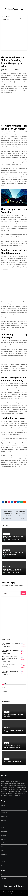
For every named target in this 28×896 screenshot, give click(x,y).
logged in (11, 585)
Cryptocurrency (4, 816)
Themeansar (14, 894)
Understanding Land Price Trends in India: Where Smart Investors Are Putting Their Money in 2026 (13, 538)
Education (3, 820)
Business (7, 711)
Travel (2, 865)
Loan (2, 846)
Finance (6, 743)
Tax (2, 858)
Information (4, 831)
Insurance (3, 835)
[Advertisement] (14, 35)
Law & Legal (4, 843)
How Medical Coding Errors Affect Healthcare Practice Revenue (9, 658)
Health (2, 828)
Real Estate (4, 854)
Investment (4, 54)
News (2, 850)
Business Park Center (14, 9)
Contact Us (4, 691)
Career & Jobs (4, 812)
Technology (4, 862)
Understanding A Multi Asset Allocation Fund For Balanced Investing (12, 571)
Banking (3, 805)
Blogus (21, 892)
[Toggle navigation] (2, 9)
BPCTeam (7, 69)
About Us (4, 687)
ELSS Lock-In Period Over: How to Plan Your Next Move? (13, 553)
